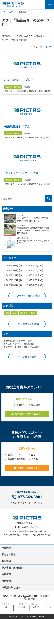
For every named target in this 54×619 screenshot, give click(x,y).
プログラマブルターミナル (21, 173)
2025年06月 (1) (35, 285)
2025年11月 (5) (35, 275)
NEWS (14, 313)
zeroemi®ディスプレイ (19, 79)
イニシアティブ (29, 36)
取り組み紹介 (22, 39)
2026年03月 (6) (14, 270)
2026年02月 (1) (35, 270)
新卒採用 (6, 36)
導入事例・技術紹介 (13, 86)
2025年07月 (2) (14, 285)
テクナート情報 (9, 39)
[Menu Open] (49, 4)
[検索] (48, 198)
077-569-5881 (30, 496)
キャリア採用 (16, 36)
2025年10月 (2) (14, 280)
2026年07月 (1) (14, 265)
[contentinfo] (27, 564)
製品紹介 (40, 36)
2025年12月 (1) (14, 275)
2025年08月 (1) (35, 280)
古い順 (48, 46)
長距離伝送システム (17, 126)
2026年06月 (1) (35, 265)
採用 (7, 313)
